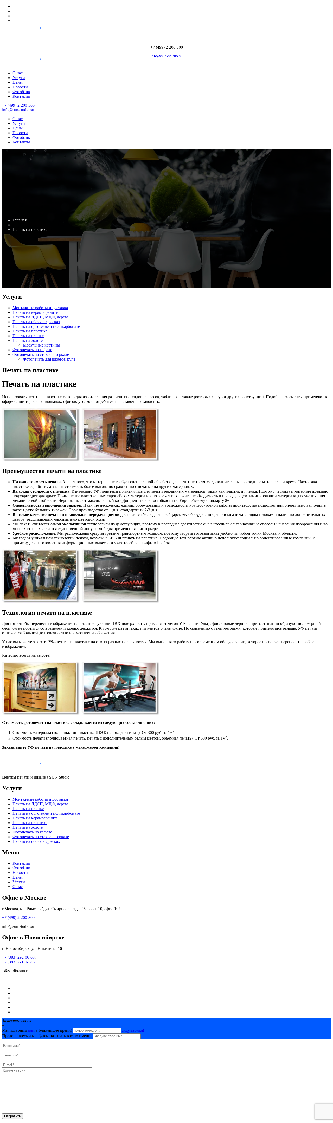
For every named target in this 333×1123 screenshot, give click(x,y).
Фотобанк (21, 91)
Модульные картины (41, 345)
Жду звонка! (133, 1030)
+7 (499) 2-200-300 (18, 105)
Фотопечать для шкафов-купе (49, 359)
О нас (17, 73)
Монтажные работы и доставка (40, 307)
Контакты (21, 96)
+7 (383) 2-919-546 (18, 962)
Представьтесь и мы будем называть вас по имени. (47, 1036)
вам (31, 1030)
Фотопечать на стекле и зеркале (40, 354)
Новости (20, 87)
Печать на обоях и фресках (36, 321)
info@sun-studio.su (167, 56)
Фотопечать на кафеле (32, 350)
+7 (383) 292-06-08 (18, 957)
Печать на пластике (29, 331)
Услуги (18, 77)
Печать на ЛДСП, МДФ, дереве (40, 317)
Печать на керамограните (35, 312)
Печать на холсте (27, 340)
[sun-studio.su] (24, 32)
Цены (17, 82)
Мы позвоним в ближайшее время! (37, 1030)
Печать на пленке (28, 336)
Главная (19, 220)
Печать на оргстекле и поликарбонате (46, 326)
